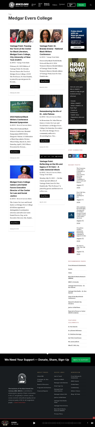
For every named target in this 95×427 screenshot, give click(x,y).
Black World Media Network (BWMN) (76, 277)
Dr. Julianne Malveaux (75, 330)
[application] (51, 156)
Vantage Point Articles (61, 406)
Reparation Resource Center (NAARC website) (77, 312)
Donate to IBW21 (59, 379)
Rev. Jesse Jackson (73, 341)
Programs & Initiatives (44, 387)
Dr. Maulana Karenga (74, 334)
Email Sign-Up (58, 386)
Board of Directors (43, 384)
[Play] (42, 156)
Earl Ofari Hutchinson (74, 338)
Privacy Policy (58, 414)
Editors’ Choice (75, 391)
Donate (73, 101)
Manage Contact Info (60, 394)
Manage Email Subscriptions (58, 390)
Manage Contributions (61, 383)
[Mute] (56, 156)
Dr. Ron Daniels (72, 327)
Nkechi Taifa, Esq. (73, 345)
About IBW (40, 376)
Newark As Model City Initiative (75, 302)
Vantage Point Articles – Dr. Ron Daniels (76, 286)
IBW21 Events (75, 381)
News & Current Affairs (54, 117)
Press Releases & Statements (77, 265)
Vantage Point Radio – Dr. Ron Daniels (77, 292)
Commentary (75, 387)
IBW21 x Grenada (73, 282)
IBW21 (14, 63)
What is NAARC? (76, 103)
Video (70, 273)
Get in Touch (58, 376)
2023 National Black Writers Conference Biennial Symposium (19, 120)
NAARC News (75, 115)
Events (70, 269)
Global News (75, 384)
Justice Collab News (74, 307)
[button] (34, 423)
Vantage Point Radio (23, 63)
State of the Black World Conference (75, 297)
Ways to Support (81, 360)
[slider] (60, 156)
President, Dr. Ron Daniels (42, 380)
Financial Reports (42, 391)
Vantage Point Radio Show (60, 401)
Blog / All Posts (75, 394)
